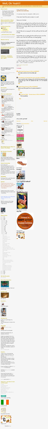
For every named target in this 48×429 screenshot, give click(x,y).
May (3, 229)
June (3, 227)
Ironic (3, 234)
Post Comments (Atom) (25, 123)
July (3, 226)
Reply (19, 74)
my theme (2, 384)
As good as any (5, 240)
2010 (3, 272)
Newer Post (18, 121)
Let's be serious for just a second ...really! (9, 249)
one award (12, 361)
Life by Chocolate (8, 370)
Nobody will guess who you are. (9, 135)
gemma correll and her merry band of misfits (7, 112)
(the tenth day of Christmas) (7, 267)
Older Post (45, 121)
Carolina (19, 86)
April (3, 230)
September (4, 224)
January (4, 233)
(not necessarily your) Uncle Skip (24, 77)
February (4, 232)
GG (2, 17)
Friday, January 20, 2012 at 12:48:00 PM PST (31, 71)
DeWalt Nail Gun (5, 253)
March (4, 231)
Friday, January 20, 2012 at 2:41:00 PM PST (37, 77)
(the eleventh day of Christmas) (7, 266)
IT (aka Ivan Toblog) (24, 94)
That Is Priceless (4, 127)
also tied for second (4, 391)
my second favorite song (5, 388)
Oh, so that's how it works (6, 262)
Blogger (10, 426)
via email (20, 65)
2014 (3, 217)
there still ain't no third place (5, 387)
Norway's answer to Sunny (6, 252)
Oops (5, 113)
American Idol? (5, 241)
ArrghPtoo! (3, 103)
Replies (21, 92)
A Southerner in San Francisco (6, 95)
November (4, 221)
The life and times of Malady (6, 134)
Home (32, 121)
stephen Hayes (21, 71)
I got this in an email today (7, 246)
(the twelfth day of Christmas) (7, 265)
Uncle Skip (2, 379)
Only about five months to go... (7, 255)
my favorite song (3, 386)
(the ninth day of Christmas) (7, 268)
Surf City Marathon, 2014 (8, 120)
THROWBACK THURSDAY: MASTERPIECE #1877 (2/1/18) (8, 129)
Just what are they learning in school (8, 261)
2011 (2, 271)
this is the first (3, 277)
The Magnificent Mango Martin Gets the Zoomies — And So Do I (9, 97)
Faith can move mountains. (8, 140)
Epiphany (4, 264)
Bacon (10, 379)
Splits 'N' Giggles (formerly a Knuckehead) (6, 119)
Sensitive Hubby (5, 244)
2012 (3, 219)
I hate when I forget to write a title (8, 248)
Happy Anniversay (5, 238)
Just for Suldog (5, 256)
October (4, 223)
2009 (3, 273)
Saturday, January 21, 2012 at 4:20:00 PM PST (37, 94)
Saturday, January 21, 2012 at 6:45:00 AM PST (30, 86)
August (4, 225)
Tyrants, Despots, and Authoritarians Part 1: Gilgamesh (7, 105)
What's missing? (5, 250)
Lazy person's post (5, 254)
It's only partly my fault (6, 243)
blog (12, 373)
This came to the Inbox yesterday (7, 260)
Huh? (3, 257)
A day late (4, 263)
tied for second (3, 389)
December (4, 220)
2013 (3, 218)
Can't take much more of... (6, 237)
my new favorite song (4, 385)
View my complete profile (5, 349)
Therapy (4, 242)
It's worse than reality (6, 245)
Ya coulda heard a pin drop (6, 239)
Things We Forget (4, 139)
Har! (3, 251)
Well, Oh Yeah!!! (11, 3)
